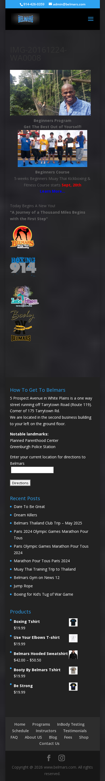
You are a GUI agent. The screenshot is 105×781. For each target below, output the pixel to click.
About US (33, 737)
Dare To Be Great (29, 506)
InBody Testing (71, 724)
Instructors (46, 730)
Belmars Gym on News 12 (37, 577)
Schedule (20, 730)
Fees (68, 737)
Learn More (51, 191)
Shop (84, 737)
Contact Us (49, 743)
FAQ (14, 737)
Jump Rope (23, 585)
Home (19, 724)
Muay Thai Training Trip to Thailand (45, 569)
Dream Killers (25, 514)
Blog (53, 737)
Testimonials (75, 730)
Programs (41, 724)
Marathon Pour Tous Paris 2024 (42, 560)
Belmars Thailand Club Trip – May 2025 (48, 523)
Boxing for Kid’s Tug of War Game (43, 594)
